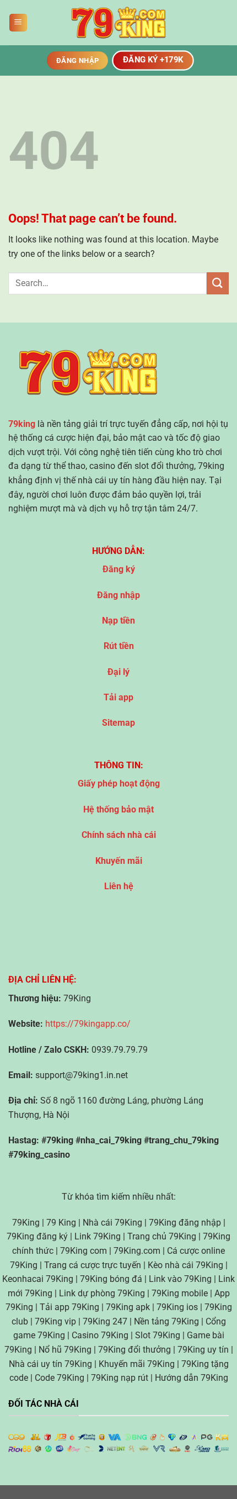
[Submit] (218, 283)
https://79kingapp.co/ (88, 1023)
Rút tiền (119, 646)
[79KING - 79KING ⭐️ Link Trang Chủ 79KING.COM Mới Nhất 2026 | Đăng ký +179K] (118, 22)
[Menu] (18, 23)
